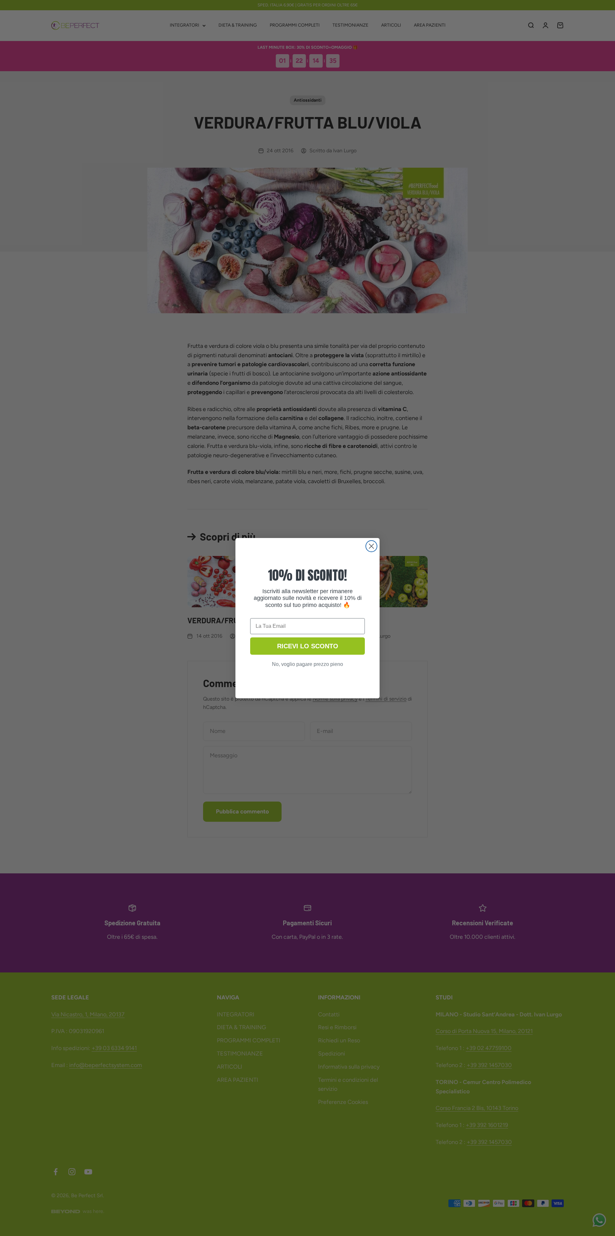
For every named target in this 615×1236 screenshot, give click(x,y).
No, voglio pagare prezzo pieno (307, 664)
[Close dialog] (371, 546)
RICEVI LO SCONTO (307, 646)
